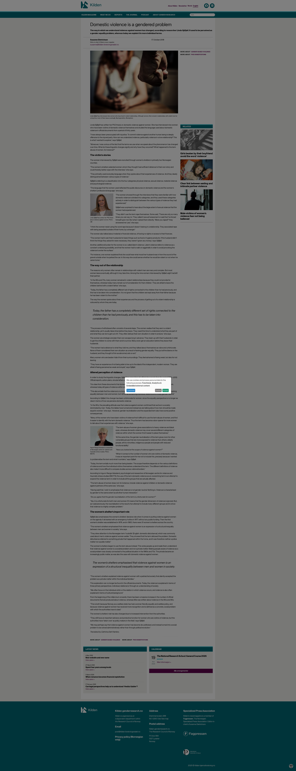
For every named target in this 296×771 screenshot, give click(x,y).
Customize (131, 390)
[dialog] (148, 385)
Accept (165, 390)
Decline (158, 390)
